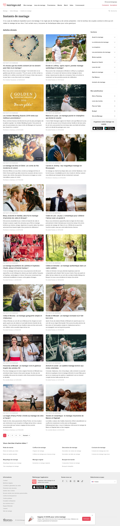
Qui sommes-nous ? (8, 503)
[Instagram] (74, 481)
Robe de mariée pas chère (10, 451)
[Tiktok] (82, 481)
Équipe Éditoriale (7, 506)
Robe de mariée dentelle (10, 454)
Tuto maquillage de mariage (11, 466)
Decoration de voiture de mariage (71, 451)
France (96, 481)
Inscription (113, 5)
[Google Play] (51, 488)
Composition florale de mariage (71, 463)
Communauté (79, 5)
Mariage (5, 11)
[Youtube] (78, 481)
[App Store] (38, 488)
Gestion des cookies (9, 490)
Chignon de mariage (38, 451)
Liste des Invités (97, 101)
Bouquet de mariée (68, 460)
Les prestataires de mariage (101, 52)
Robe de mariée (8, 447)
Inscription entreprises (9, 501)
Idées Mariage (14, 11)
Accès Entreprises (111, 2)
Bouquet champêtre (67, 466)
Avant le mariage (97, 37)
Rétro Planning (97, 96)
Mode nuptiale (96, 57)
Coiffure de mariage (39, 447)
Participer (86, 519)
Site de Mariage (97, 116)
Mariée (60, 5)
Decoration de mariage (69, 447)
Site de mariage (7, 511)
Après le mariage (97, 72)
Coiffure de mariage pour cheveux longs (44, 454)
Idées (71, 5)
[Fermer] (92, 515)
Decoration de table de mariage (71, 454)
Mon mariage (28, 5)
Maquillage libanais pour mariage (12, 463)
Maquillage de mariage (10, 460)
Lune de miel (96, 67)
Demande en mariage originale (41, 463)
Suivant (25, 435)
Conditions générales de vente (12, 485)
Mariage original (38, 460)
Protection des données (10, 488)
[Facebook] (62, 481)
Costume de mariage (98, 447)
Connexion (105, 5)
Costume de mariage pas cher (100, 451)
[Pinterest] (70, 481)
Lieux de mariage (39, 5)
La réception (96, 47)
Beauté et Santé (97, 62)
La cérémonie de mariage (100, 42)
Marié (66, 5)
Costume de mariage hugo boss (101, 454)
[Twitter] (66, 481)
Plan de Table (96, 106)
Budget (94, 111)
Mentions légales (8, 483)
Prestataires (51, 5)
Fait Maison (96, 77)
